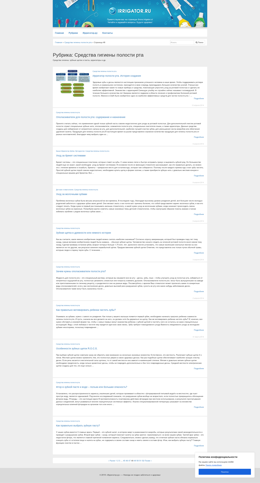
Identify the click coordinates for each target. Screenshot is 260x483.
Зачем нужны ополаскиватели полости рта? (81, 271)
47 (130, 460)
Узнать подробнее (214, 465)
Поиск (200, 42)
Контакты (107, 32)
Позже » (148, 460)
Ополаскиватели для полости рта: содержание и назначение (90, 117)
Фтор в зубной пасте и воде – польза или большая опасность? (91, 386)
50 (138, 460)
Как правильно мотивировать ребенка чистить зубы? (86, 309)
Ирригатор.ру (90, 32)
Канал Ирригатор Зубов (65, 151)
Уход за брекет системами (71, 155)
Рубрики (73, 32)
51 (140, 460)
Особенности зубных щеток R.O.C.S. (77, 348)
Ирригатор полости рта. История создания (117, 75)
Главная (59, 32)
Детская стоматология (64, 189)
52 (143, 460)
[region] (225, 465)
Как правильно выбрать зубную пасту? (78, 425)
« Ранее (111, 460)
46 (127, 460)
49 (135, 460)
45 (124, 460)
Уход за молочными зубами (71, 194)
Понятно (225, 471)
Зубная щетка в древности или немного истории (83, 232)
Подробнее (199, 98)
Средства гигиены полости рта (104, 71)
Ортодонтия (80, 151)
